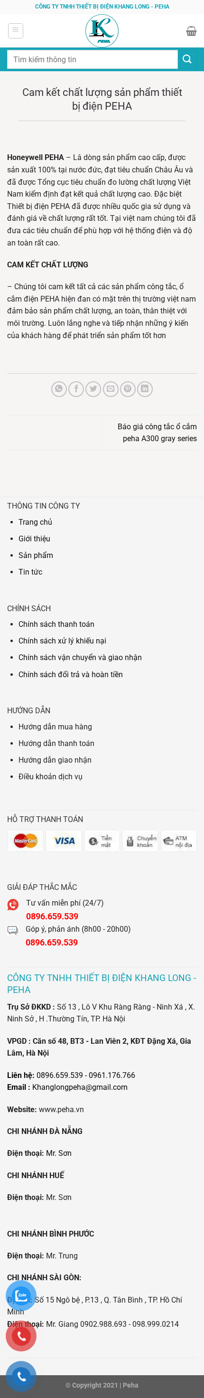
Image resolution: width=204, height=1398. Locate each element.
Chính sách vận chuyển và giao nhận (80, 657)
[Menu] (15, 30)
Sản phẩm (36, 555)
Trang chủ (35, 522)
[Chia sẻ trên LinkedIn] (145, 389)
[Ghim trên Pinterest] (128, 389)
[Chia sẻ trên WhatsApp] (59, 389)
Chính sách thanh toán (56, 624)
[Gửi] (187, 59)
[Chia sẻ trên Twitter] (93, 389)
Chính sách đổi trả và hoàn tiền (71, 674)
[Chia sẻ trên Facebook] (76, 389)
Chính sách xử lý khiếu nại (62, 640)
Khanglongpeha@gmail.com (80, 1087)
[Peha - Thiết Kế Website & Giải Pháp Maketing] (102, 30)
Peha (131, 1385)
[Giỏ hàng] (191, 30)
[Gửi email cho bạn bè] (111, 389)
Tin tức (30, 571)
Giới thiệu (34, 538)
